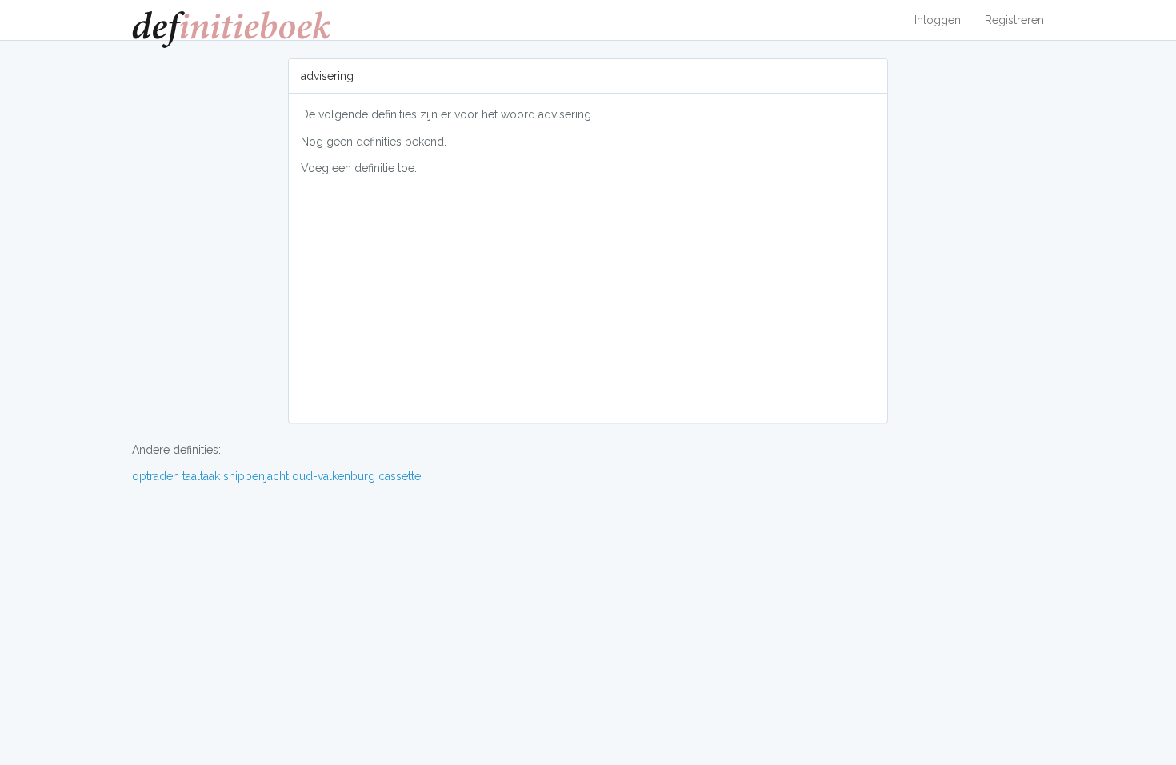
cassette (399, 476)
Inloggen (937, 20)
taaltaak (201, 476)
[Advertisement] (588, 298)
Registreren (1014, 20)
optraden (155, 476)
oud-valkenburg (333, 476)
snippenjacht (256, 476)
